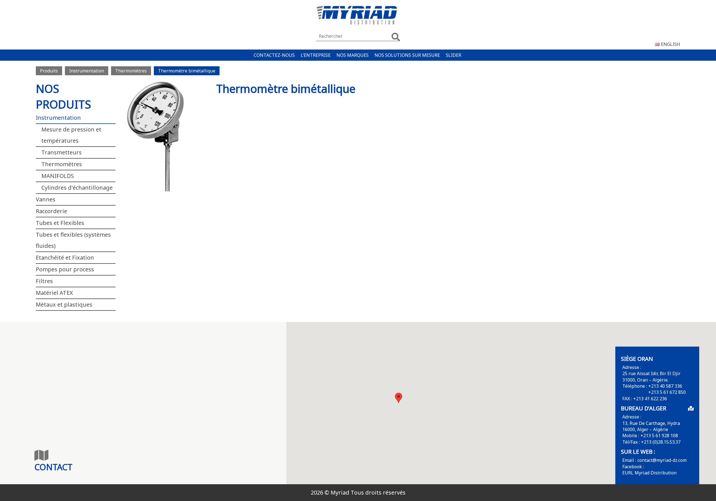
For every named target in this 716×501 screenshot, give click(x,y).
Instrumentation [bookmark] (86, 71)
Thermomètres (61, 164)
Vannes (45, 199)
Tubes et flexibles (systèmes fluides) (73, 240)
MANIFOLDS (57, 176)
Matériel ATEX (54, 293)
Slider (453, 55)
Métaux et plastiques (64, 304)
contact (53, 467)
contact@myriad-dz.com (662, 460)
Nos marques (352, 55)
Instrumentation (58, 117)
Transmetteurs (61, 152)
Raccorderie (51, 211)
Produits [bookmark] (49, 71)
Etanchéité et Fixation (65, 257)
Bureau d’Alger (643, 408)
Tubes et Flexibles (60, 223)
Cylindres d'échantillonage (77, 187)
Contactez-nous (274, 55)
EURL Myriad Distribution (649, 473)
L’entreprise (316, 55)
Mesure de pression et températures (71, 135)
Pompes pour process (65, 269)
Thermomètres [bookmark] (131, 71)
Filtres (44, 281)
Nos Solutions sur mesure (407, 55)
